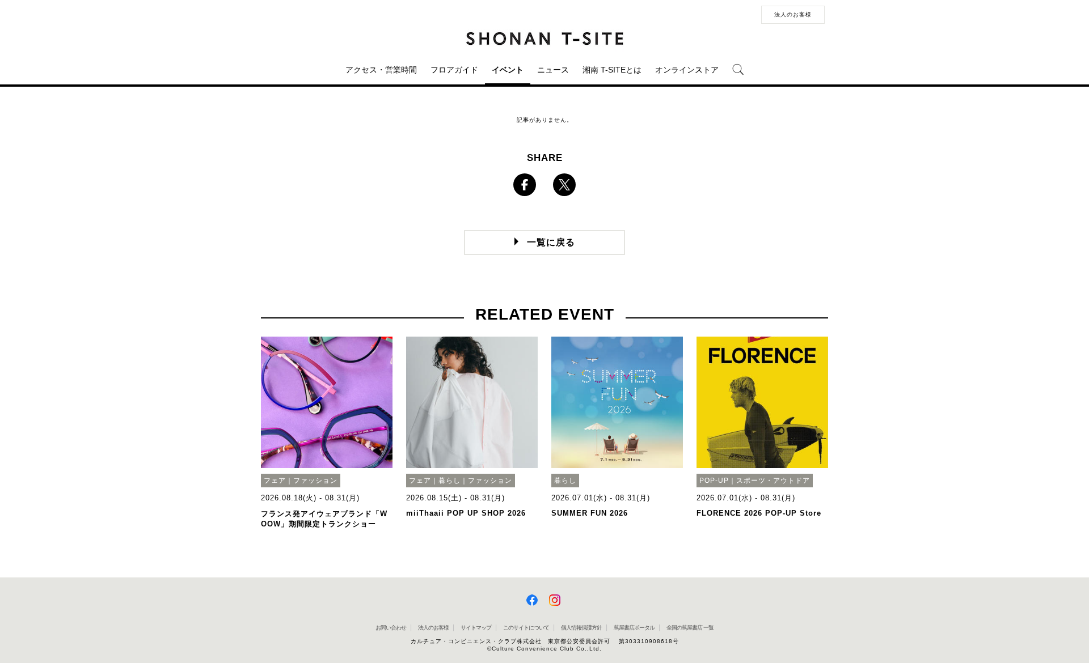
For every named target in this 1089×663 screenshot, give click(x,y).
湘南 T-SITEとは (612, 69)
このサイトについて (526, 627)
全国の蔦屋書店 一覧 (690, 627)
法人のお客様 (793, 14)
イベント (508, 69)
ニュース (553, 69)
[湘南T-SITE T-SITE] (544, 38)
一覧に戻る (551, 242)
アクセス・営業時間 (381, 69)
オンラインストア (687, 69)
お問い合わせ (390, 627)
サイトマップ (476, 627)
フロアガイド (454, 69)
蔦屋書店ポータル (634, 627)
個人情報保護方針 (581, 627)
